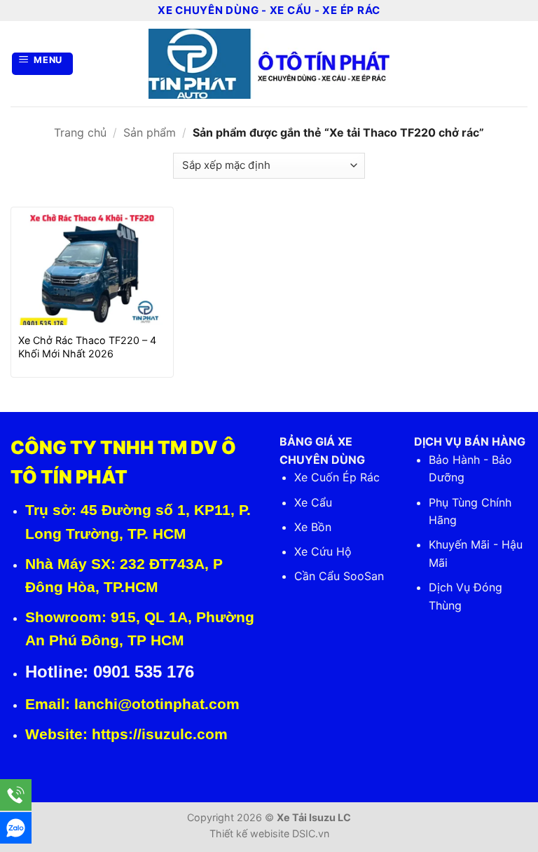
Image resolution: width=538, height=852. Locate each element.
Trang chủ (80, 132)
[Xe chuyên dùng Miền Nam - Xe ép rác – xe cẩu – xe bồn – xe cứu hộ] (269, 63)
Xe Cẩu (313, 502)
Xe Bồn (312, 527)
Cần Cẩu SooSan (339, 576)
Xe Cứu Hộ (323, 551)
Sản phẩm (149, 132)
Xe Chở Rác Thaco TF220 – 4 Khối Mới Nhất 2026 (87, 346)
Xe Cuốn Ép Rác (337, 477)
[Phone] (16, 795)
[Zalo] (16, 828)
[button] (43, 64)
